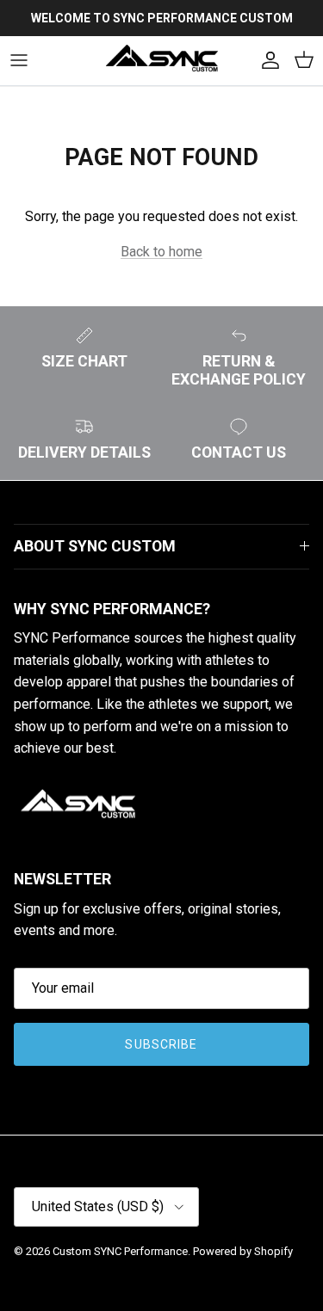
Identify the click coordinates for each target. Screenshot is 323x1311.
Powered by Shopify (243, 1251)
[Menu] (19, 60)
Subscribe (161, 1044)
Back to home (161, 251)
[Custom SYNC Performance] (162, 61)
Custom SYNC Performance (120, 1251)
